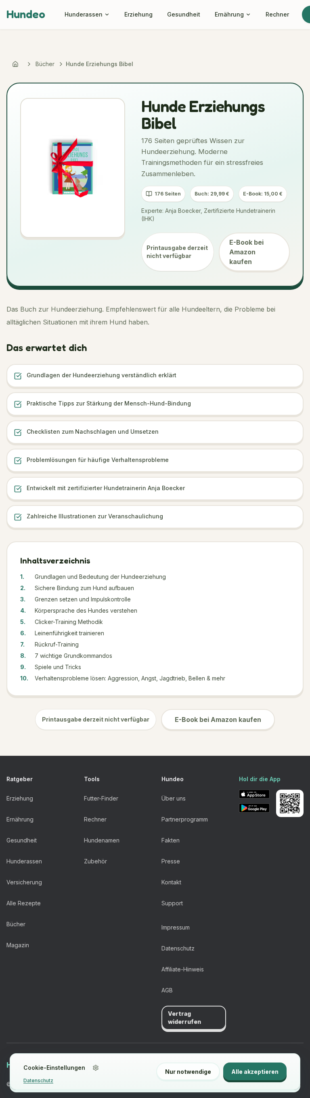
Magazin (17, 945)
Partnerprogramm (184, 819)
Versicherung (24, 882)
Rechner (277, 14)
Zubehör (95, 861)
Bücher (45, 63)
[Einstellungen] (96, 1068)
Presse (170, 861)
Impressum (175, 927)
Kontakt (171, 882)
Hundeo (25, 14)
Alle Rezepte (23, 903)
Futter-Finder (101, 798)
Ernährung (229, 14)
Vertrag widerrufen (184, 1017)
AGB (167, 990)
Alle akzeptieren (255, 1071)
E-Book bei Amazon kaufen (246, 252)
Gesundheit (183, 14)
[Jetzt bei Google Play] (254, 807)
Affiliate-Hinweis (182, 969)
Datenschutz (178, 948)
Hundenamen (101, 840)
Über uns (173, 798)
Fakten (170, 840)
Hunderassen (84, 14)
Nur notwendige (188, 1071)
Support (172, 903)
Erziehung (138, 14)
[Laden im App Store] (254, 794)
